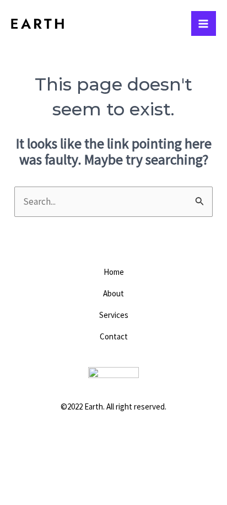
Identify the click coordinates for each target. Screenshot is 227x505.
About (113, 293)
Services (113, 315)
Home (114, 272)
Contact (114, 336)
